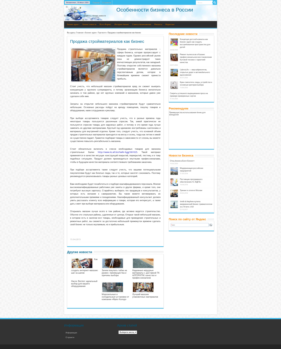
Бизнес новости (89, 24)
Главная (96, 2)
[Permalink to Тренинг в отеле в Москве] (174, 197)
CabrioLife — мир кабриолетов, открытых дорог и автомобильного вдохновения (195, 72)
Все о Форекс (105, 24)
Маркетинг (170, 24)
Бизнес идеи (73, 24)
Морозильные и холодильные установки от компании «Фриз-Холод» (115, 296)
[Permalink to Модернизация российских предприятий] (174, 174)
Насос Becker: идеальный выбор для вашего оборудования (84, 283)
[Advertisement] (115, 235)
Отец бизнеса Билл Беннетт (182, 161)
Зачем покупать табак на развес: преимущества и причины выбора (114, 273)
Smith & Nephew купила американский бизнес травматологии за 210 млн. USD (196, 204)
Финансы (158, 24)
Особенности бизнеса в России (154, 10)
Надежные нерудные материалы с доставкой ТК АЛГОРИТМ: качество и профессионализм (146, 274)
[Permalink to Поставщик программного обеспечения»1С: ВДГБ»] (174, 185)
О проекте (106, 2)
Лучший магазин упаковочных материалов (145, 295)
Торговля (102, 33)
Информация (71, 333)
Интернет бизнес (121, 24)
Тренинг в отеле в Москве (191, 190)
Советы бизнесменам (141, 24)
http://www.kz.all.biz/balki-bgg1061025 (117, 152)
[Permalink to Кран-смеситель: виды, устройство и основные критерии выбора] (174, 88)
